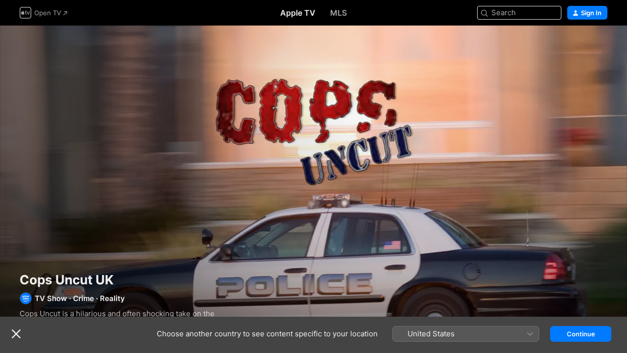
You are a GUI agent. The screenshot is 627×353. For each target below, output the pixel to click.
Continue (581, 334)
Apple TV (297, 13)
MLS (338, 13)
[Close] (16, 333)
